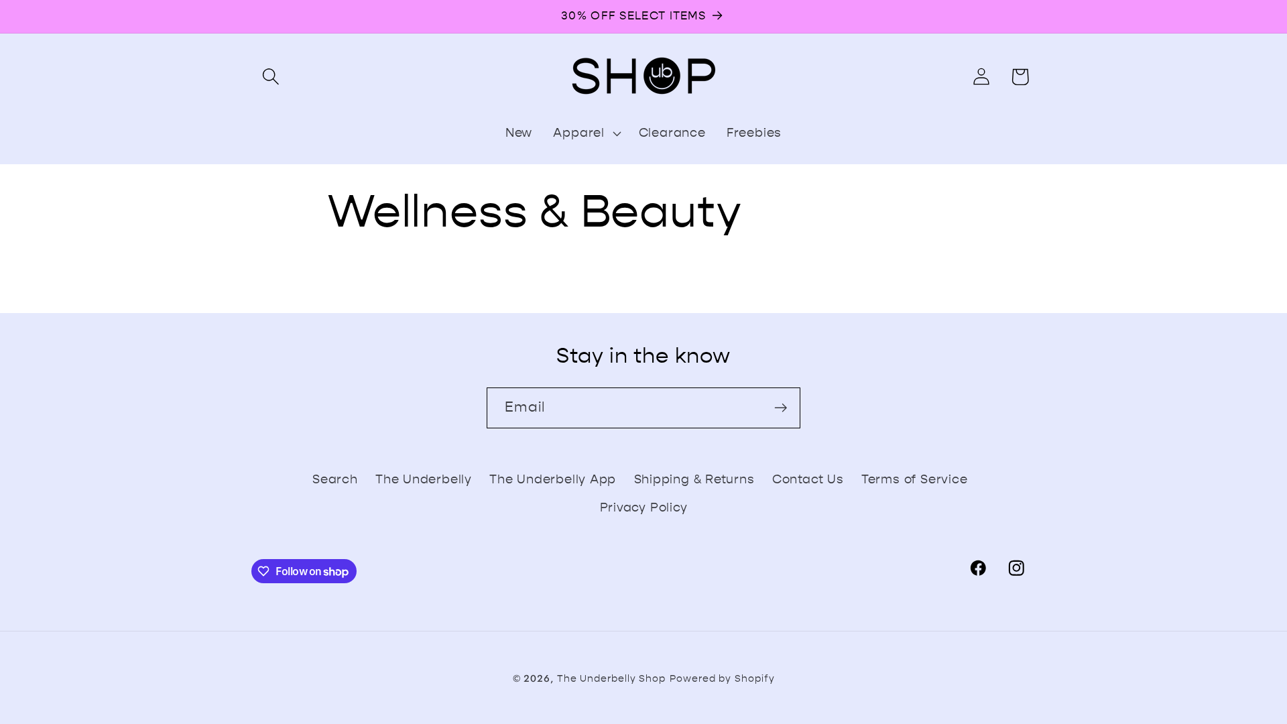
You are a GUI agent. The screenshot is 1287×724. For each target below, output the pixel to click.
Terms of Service (914, 479)
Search (335, 479)
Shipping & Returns (694, 479)
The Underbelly (423, 479)
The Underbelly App (552, 479)
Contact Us (808, 479)
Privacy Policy (644, 507)
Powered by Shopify (722, 678)
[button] (270, 77)
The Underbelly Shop (611, 678)
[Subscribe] (780, 407)
